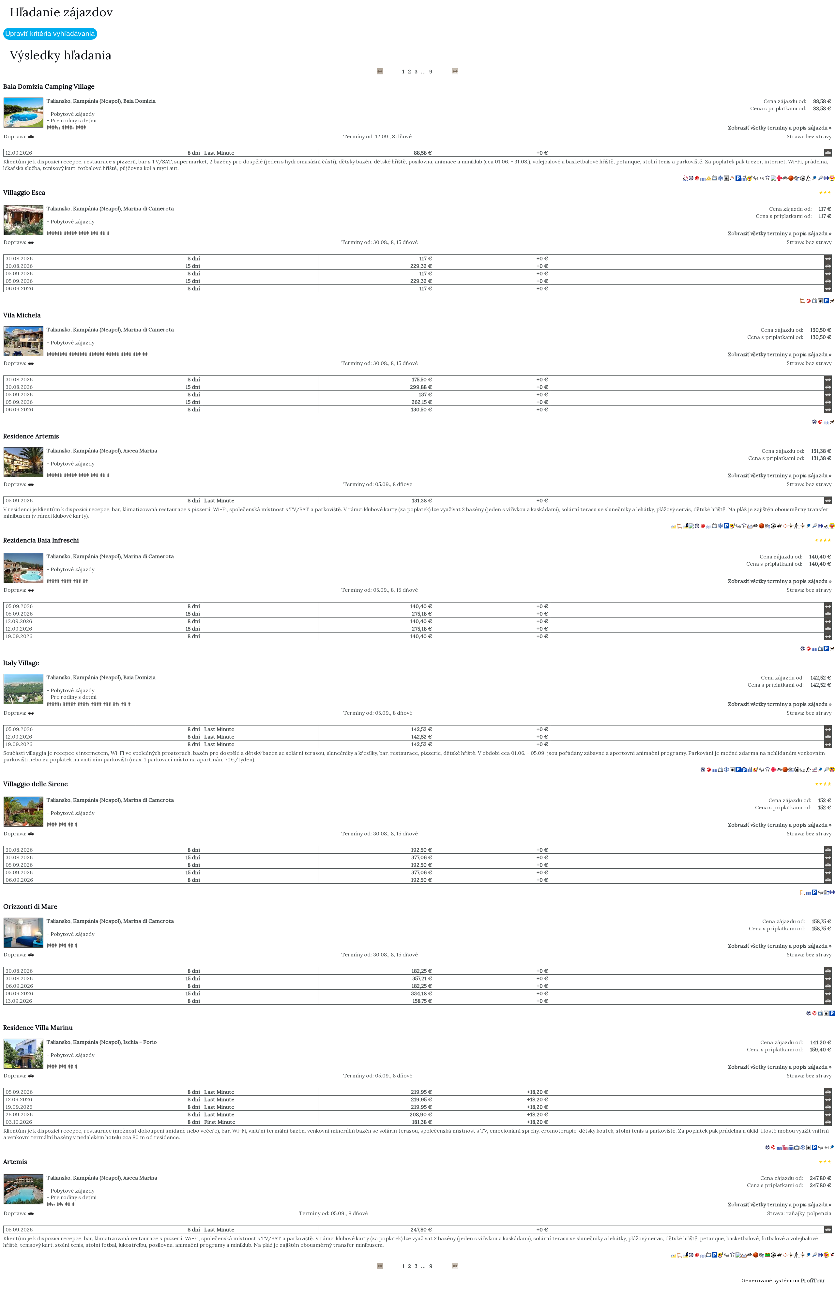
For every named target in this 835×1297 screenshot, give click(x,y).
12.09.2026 (19, 152)
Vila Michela (22, 315)
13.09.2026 (19, 1001)
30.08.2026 (19, 258)
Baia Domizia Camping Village (49, 86)
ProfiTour (813, 1280)
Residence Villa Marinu (38, 1027)
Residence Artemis (31, 436)
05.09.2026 (19, 273)
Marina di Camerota (148, 208)
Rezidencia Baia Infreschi (41, 540)
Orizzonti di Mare (30, 906)
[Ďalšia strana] (455, 71)
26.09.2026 (19, 1114)
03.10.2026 (19, 1122)
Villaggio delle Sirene (35, 784)
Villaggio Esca (24, 192)
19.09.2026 (19, 636)
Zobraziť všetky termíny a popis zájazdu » (779, 127)
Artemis (15, 1162)
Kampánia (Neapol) (97, 101)
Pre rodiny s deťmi (74, 120)
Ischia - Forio (140, 1042)
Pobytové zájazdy (72, 114)
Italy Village (21, 663)
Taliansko (58, 101)
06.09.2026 (19, 288)
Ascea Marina (140, 450)
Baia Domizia (139, 101)
